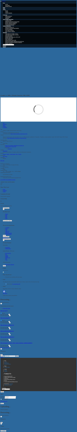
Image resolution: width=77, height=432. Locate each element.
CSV (6, 229)
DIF (6, 258)
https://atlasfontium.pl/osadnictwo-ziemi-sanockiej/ (16, 138)
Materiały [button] (5, 32)
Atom (6, 259)
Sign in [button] (4, 46)
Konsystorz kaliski (8, 35)
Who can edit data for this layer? (7, 331)
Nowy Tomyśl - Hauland (10, 31)
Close (4, 235)
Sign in (2, 403)
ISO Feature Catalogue (9, 264)
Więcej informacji (8, 16)
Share (4, 125)
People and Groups (6, 308)
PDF (6, 217)
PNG (6, 216)
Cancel (1, 347)
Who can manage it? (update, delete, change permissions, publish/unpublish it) (16, 342)
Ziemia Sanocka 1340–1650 (10, 40)
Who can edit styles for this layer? (7, 337)
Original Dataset (8, 234)
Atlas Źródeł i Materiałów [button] (8, 19)
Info (3, 123)
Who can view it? (4, 310)
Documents (7, 5)
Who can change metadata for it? (7, 325)
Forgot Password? (3, 401)
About (10, 384)
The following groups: (4, 315)
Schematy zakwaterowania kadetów (12, 28)
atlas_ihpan (5, 156)
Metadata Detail (6, 236)
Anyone (3, 313)
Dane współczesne (8, 39)
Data (6, 215)
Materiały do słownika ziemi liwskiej (12, 21)
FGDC (6, 255)
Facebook (5, 190)
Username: (2, 396)
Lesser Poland (12, 154)
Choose (2, 356)
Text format (7, 247)
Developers (6, 384)
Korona (4, 154)
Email (4, 189)
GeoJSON (7, 227)
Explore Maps (7, 367)
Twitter (4, 191)
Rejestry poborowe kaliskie (10, 23)
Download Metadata (6, 239)
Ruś (17, 154)
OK (1, 354)
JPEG (6, 218)
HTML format (8, 248)
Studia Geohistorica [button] (7, 26)
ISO (6, 254)
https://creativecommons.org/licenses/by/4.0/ (19, 133)
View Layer (5, 237)
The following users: (4, 314)
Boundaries (5, 151)
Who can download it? (5, 317)
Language (4, 388)
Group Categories (8, 12)
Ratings (4, 126)
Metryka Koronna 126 (9, 27)
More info (2, 160)
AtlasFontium (7, 17)
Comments (5, 127)
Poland (7, 154)
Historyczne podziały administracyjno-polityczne (14, 41)
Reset (17, 356)
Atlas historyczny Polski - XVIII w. (12, 34)
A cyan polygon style (16, 284)
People (6, 10)
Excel (6, 228)
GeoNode (11, 383)
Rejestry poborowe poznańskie (11, 22)
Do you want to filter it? (7, 220)
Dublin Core (7, 257)
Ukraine (19, 154)
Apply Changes (6, 347)
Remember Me (5, 399)
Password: (2, 397)
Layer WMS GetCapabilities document (7, 179)
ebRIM (6, 256)
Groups (6, 11)
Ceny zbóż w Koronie (9, 30)
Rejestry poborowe (9, 43)
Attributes (5, 124)
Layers (6, 4)
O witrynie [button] (5, 15)
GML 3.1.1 (7, 230)
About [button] (4, 9)
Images (6, 214)
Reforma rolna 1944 (9, 38)
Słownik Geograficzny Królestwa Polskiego (13, 42)
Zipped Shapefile (8, 233)
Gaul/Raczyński (8, 20)
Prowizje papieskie (8, 29)
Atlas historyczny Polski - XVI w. (11, 33)
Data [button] (4, 3)
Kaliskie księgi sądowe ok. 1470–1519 (12, 37)
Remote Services (8, 6)
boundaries (10, 148)
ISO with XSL (8, 253)
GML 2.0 (7, 232)
